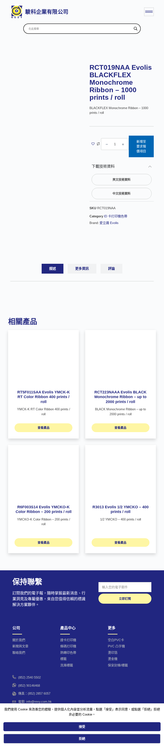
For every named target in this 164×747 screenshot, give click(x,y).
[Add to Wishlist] (93, 144)
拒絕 (82, 739)
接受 (82, 727)
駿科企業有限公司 (46, 12)
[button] (122, 179)
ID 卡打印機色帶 (115, 216)
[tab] (52, 269)
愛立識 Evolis (109, 223)
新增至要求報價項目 (141, 146)
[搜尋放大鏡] (136, 29)
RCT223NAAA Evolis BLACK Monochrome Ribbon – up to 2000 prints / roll (120, 397)
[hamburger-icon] (149, 11)
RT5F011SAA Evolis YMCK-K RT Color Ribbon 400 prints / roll (43, 397)
